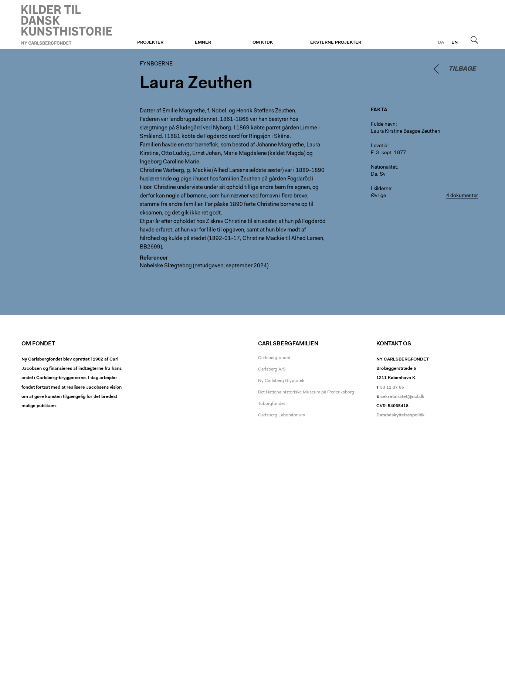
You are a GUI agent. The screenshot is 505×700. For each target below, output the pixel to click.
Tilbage (462, 69)
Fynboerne (66, 25)
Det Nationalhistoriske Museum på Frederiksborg (306, 392)
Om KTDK (263, 42)
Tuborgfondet (271, 404)
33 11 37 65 (392, 387)
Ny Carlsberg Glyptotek (281, 381)
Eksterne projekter (335, 42)
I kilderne (381, 189)
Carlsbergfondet (274, 358)
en (454, 42)
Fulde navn (383, 124)
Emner (203, 42)
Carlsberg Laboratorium (281, 415)
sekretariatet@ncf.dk (402, 397)
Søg (474, 39)
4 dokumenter (462, 196)
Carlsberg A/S (272, 369)
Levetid (379, 146)
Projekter (150, 42)
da (441, 42)
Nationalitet (384, 167)
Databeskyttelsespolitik (400, 415)
